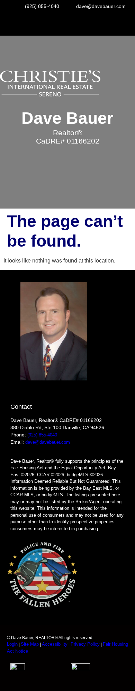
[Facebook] (67, 24)
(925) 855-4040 (42, 434)
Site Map (30, 644)
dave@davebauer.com (47, 442)
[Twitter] (87, 24)
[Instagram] (48, 24)
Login (12, 644)
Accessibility (55, 644)
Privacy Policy (85, 644)
